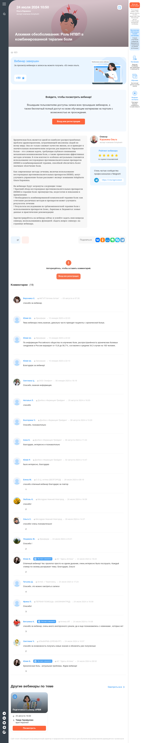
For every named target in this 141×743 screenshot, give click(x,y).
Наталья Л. (28, 400)
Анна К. (27, 440)
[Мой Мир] (107, 240)
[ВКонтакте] (97, 240)
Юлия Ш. (27, 318)
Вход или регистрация (68, 122)
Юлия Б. (27, 559)
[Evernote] (112, 240)
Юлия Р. (27, 460)
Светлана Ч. (29, 641)
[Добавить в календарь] (15, 696)
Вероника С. (29, 298)
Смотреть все (115, 687)
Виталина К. (29, 622)
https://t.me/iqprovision (112, 180)
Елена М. (27, 480)
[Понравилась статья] (14, 240)
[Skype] (117, 240)
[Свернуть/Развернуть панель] (4, 9)
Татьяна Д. (28, 582)
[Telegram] (122, 240)
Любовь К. (28, 499)
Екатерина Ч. (29, 420)
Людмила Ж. (29, 539)
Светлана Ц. (29, 381)
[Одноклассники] (102, 240)
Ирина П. (27, 602)
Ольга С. (27, 519)
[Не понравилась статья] (25, 240)
